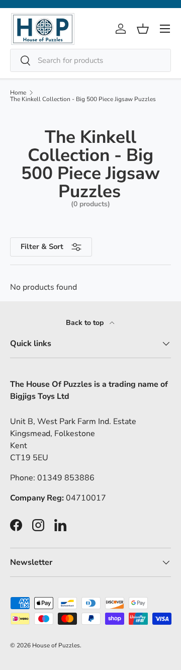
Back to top (86, 322)
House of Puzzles (56, 645)
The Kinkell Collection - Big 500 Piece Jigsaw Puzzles (83, 99)
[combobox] (90, 60)
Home (18, 93)
